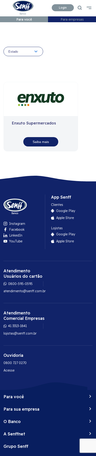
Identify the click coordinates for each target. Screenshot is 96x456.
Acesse (8, 370)
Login (63, 7)
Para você (24, 19)
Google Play (65, 211)
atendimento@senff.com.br (24, 291)
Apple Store (65, 218)
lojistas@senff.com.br (20, 333)
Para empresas (72, 19)
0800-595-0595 (20, 284)
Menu (89, 7)
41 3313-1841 (17, 326)
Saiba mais (41, 142)
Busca (79, 7)
